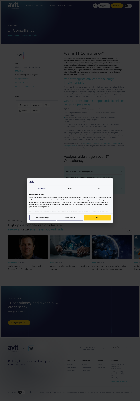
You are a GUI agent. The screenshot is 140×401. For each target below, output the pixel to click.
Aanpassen (69, 217)
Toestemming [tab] (41, 188)
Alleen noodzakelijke (43, 217)
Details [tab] (70, 188)
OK (97, 217)
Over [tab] (98, 188)
